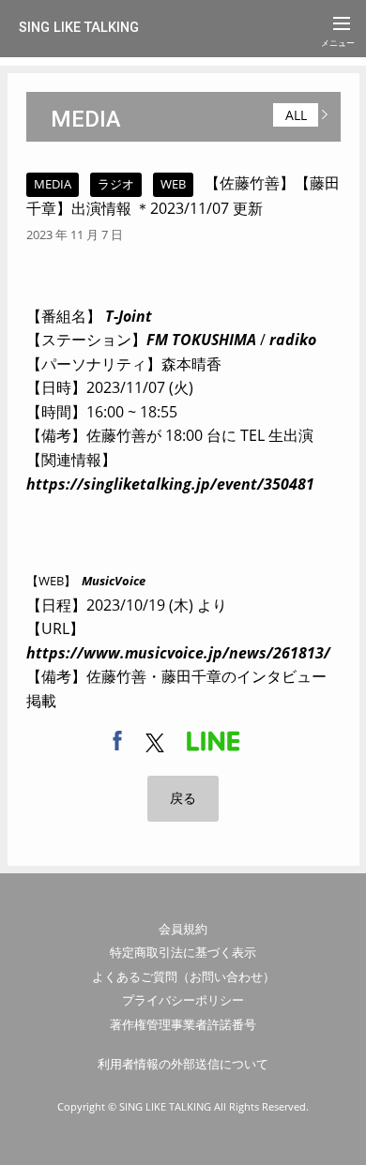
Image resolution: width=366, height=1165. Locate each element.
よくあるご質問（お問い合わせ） (183, 976)
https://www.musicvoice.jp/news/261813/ (178, 653)
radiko (292, 339)
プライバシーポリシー (183, 999)
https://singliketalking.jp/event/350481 (170, 484)
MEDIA (86, 119)
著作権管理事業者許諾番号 (183, 1024)
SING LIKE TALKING (79, 28)
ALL (296, 115)
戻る (183, 798)
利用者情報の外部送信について (183, 1063)
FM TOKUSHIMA (201, 339)
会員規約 (183, 928)
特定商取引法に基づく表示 (183, 952)
